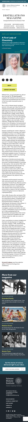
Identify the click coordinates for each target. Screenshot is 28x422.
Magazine (8, 9)
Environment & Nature (9, 26)
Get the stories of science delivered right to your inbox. (14, 364)
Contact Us (9, 405)
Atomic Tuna (6, 351)
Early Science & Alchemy (18, 24)
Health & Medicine (20, 26)
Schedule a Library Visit (12, 401)
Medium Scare (7, 325)
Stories (3, 9)
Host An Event (9, 403)
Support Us (9, 407)
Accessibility (9, 418)
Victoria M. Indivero (7, 262)
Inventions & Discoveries (9, 27)
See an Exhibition (10, 399)
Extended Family (8, 298)
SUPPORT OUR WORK (9, 89)
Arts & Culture (7, 24)
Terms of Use (17, 417)
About (9, 85)
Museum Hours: (6, 1)
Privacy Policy (9, 417)
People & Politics (20, 27)
